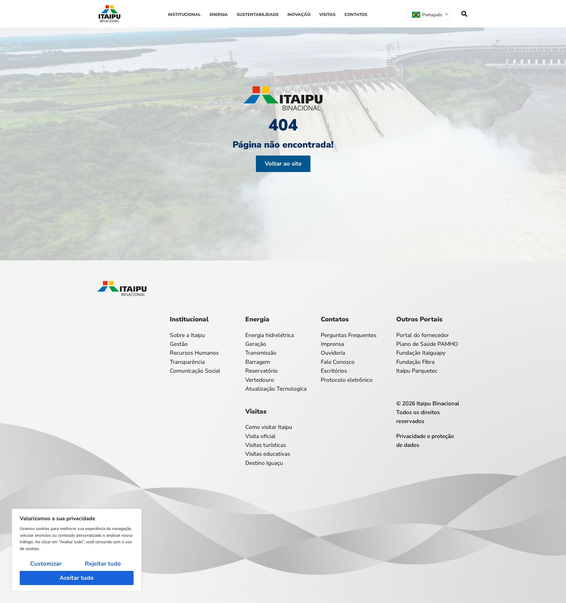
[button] (464, 14)
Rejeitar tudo (103, 564)
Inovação (298, 14)
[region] (77, 550)
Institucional (184, 14)
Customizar (46, 564)
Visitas (327, 14)
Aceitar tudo (77, 578)
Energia (219, 14)
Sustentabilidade (258, 14)
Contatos (355, 14)
